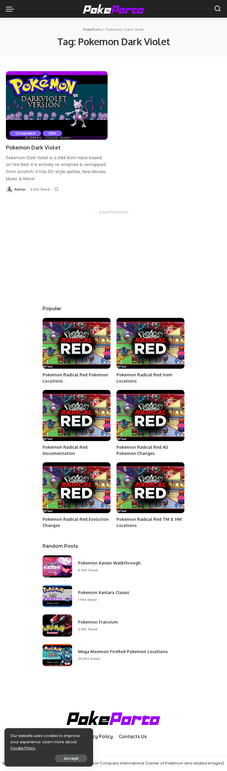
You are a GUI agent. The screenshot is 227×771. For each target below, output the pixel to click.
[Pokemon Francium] (57, 625)
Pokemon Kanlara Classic (103, 592)
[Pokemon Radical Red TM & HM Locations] (150, 487)
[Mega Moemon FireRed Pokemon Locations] (57, 655)
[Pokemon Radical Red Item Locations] (150, 343)
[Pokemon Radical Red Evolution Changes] (77, 487)
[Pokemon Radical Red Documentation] (77, 415)
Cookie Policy (22, 748)
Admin (20, 189)
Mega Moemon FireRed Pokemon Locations (123, 651)
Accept (71, 758)
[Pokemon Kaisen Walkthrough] (57, 566)
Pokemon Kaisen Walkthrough (109, 562)
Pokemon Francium (98, 621)
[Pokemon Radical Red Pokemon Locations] (77, 343)
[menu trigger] (11, 9)
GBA (52, 133)
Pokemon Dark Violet (33, 147)
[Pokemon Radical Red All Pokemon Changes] (150, 415)
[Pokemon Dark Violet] (57, 105)
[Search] (217, 9)
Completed (25, 133)
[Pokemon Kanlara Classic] (57, 596)
